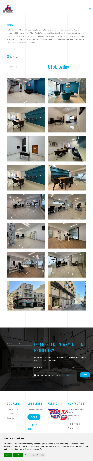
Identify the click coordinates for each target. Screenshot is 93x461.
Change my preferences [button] (34, 455)
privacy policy (64, 375)
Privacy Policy (12, 409)
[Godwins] (58, 415)
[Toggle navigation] (90, 9)
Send (85, 375)
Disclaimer (11, 413)
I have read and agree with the (52, 375)
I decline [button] (18, 455)
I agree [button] (8, 455)
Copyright (10, 418)
